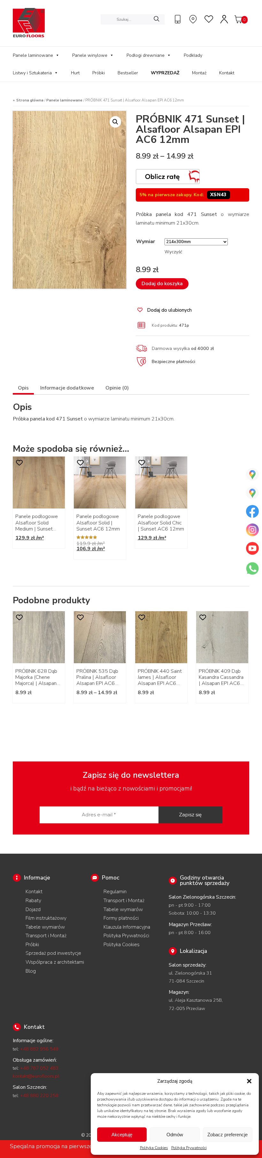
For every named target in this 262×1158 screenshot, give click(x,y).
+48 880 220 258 (39, 1095)
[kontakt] (179, 19)
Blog (31, 971)
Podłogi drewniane (146, 55)
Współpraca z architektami (55, 962)
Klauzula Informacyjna (127, 927)
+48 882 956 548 (39, 1049)
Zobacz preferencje (227, 1134)
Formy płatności (121, 918)
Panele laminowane (33, 55)
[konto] (225, 19)
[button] (249, 1081)
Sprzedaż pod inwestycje (53, 953)
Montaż (199, 73)
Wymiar (145, 241)
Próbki (98, 73)
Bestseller (128, 73)
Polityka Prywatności (189, 1147)
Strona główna (29, 100)
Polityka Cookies (154, 1147)
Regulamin (115, 891)
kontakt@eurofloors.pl (36, 1076)
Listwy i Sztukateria (32, 73)
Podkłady (193, 55)
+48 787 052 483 (39, 1068)
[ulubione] (209, 19)
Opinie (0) (117, 387)
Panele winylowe (89, 55)
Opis (23, 387)
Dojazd (33, 909)
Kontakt (226, 73)
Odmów (174, 1134)
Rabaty (33, 900)
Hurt (75, 73)
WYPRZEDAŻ (165, 73)
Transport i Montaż (46, 935)
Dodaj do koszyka (162, 283)
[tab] (23, 389)
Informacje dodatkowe (67, 387)
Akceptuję (122, 1134)
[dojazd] (194, 19)
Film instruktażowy (46, 918)
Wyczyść (173, 252)
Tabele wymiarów (45, 927)
